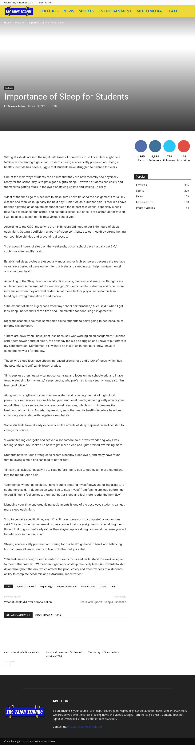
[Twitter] (40, 144)
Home (7, 22)
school (102, 586)
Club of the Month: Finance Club (21, 652)
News (68, 11)
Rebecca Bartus (16, 105)
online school (88, 586)
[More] (84, 144)
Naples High (46, 586)
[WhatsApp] (58, 144)
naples (19, 586)
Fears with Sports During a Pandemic (103, 602)
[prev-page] (6, 663)
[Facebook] (31, 144)
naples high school (67, 586)
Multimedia (149, 11)
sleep (113, 586)
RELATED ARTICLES (18, 615)
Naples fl (31, 586)
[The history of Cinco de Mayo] (107, 636)
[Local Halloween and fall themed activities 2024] (65, 636)
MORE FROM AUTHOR (48, 615)
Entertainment (115, 11)
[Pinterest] (49, 144)
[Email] (66, 144)
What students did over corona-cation (28, 602)
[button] (186, 11)
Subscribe (184, 141)
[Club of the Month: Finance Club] (23, 636)
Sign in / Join (45, 2)
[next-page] (12, 663)
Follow (155, 141)
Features (49, 11)
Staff (172, 11)
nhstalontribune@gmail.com (84, 726)
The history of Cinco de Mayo (104, 652)
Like (141, 141)
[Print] (75, 144)
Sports (86, 11)
